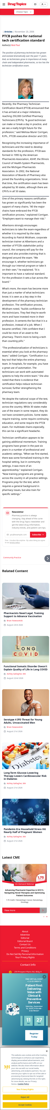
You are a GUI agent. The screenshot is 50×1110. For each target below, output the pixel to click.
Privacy (25, 950)
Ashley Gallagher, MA (16, 673)
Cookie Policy (23, 1084)
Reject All (25, 1097)
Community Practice (12, 557)
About (25, 931)
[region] (25, 1078)
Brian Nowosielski (15, 620)
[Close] (47, 1051)
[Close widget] (44, 977)
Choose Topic (22, 12)
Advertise (25, 934)
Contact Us (25, 944)
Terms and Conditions (25, 947)
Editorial (25, 937)
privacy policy (15, 542)
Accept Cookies (25, 1105)
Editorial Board (25, 941)
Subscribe (36, 534)
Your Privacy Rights (25, 957)
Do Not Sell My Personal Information (25, 954)
